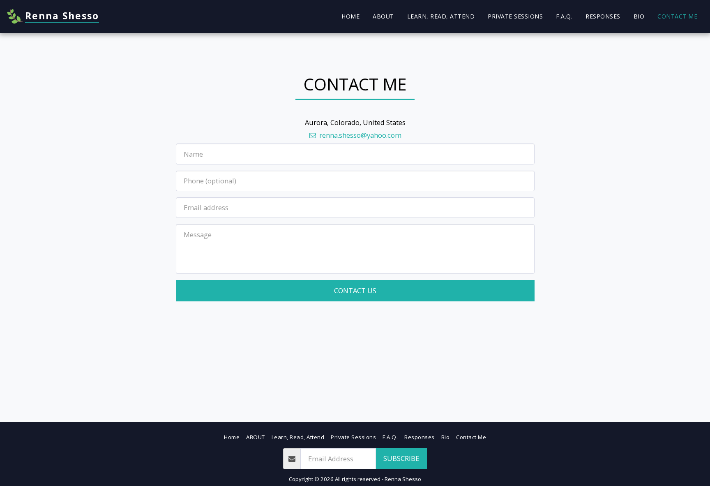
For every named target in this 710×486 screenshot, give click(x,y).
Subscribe (401, 458)
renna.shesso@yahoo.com (360, 135)
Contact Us (355, 290)
